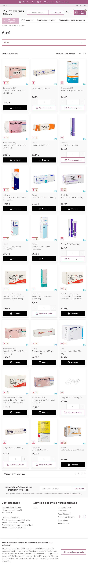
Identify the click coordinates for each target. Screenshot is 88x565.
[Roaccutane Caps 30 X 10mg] (72, 179)
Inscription (79, 488)
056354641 (15, 517)
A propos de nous (65, 507)
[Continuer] (84, 474)
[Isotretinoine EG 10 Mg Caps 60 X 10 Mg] (15, 127)
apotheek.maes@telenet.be (20, 520)
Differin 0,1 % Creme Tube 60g (44, 197)
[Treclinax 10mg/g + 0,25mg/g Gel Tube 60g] (44, 332)
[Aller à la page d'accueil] (13, 12)
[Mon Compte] (71, 12)
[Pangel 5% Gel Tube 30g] (44, 72)
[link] (75, 474)
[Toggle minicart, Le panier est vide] (76, 12)
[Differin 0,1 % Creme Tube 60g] (44, 179)
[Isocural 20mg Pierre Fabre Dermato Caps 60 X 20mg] (72, 278)
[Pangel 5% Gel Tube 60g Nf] (72, 381)
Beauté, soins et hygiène (46, 20)
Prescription (63, 520)
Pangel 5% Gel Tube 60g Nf (71, 397)
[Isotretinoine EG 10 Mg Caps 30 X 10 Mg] (44, 381)
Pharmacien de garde (66, 517)
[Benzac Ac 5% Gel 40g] (72, 127)
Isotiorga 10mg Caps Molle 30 (72, 450)
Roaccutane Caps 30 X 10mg (72, 197)
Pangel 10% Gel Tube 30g (13, 447)
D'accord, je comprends (74, 552)
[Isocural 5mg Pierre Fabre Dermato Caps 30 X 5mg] (15, 278)
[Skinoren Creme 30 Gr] (44, 127)
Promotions (28, 20)
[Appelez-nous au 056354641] (67, 12)
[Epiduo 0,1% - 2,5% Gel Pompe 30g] (15, 228)
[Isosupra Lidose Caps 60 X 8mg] (72, 332)
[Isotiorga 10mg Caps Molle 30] (72, 431)
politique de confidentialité (72, 494)
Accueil (4, 25)
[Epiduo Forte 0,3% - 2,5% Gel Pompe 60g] (15, 179)
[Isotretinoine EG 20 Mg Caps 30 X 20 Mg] (15, 332)
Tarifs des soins (64, 523)
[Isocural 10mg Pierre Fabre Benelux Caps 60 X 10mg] (15, 381)
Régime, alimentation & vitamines (72, 20)
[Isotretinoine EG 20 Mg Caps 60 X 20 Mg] (15, 72)
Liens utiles (62, 511)
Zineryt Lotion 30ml (39, 450)
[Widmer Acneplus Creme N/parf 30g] (44, 278)
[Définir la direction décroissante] (84, 53)
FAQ (35, 507)
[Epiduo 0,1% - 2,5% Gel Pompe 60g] (44, 228)
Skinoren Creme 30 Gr (41, 145)
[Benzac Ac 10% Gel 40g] (72, 228)
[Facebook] (79, 516)
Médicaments (13, 25)
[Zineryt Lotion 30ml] (44, 431)
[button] (44, 42)
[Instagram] (84, 516)
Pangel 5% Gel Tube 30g (41, 88)
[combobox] (37, 12)
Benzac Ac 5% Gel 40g (69, 145)
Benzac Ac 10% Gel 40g (70, 244)
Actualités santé (64, 514)
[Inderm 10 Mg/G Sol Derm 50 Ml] (72, 72)
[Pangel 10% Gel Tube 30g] (15, 431)
